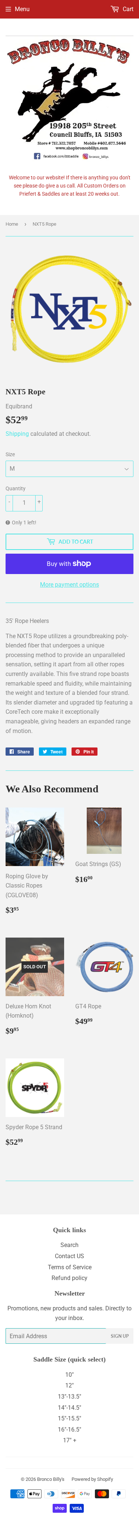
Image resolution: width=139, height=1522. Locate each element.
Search (69, 1245)
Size (10, 454)
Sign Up (120, 1336)
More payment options (69, 584)
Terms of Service (70, 1267)
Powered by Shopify (92, 1479)
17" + (69, 1440)
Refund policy (69, 1277)
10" (69, 1374)
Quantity (16, 488)
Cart (127, 9)
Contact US (69, 1256)
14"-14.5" (69, 1407)
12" (69, 1385)
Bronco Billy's (50, 1479)
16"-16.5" (69, 1429)
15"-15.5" (69, 1418)
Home (12, 224)
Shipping (17, 433)
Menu (22, 9)
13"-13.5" (69, 1396)
